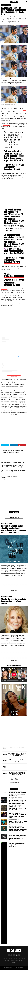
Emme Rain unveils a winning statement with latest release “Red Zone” (17, 748)
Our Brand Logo (13, 958)
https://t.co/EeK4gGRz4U (14, 276)
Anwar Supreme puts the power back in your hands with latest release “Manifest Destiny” (17, 754)
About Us (5, 958)
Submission (22, 960)
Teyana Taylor (6, 125)
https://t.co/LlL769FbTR (13, 160)
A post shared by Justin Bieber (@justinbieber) (14, 376)
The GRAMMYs (13, 80)
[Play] (3, 680)
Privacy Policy (14, 960)
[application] (14, 674)
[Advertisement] (14, 194)
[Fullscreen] (25, 680)
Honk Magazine (12, 477)
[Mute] (23, 680)
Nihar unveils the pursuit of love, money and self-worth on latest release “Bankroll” (17, 760)
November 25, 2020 (12, 262)
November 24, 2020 (12, 169)
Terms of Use (21, 958)
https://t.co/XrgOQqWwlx (14, 253)
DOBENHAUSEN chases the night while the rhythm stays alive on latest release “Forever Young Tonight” (17, 767)
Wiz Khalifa (15, 113)
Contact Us (14, 962)
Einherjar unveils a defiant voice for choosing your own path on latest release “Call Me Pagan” (17, 773)
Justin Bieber (4, 289)
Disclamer (7, 960)
